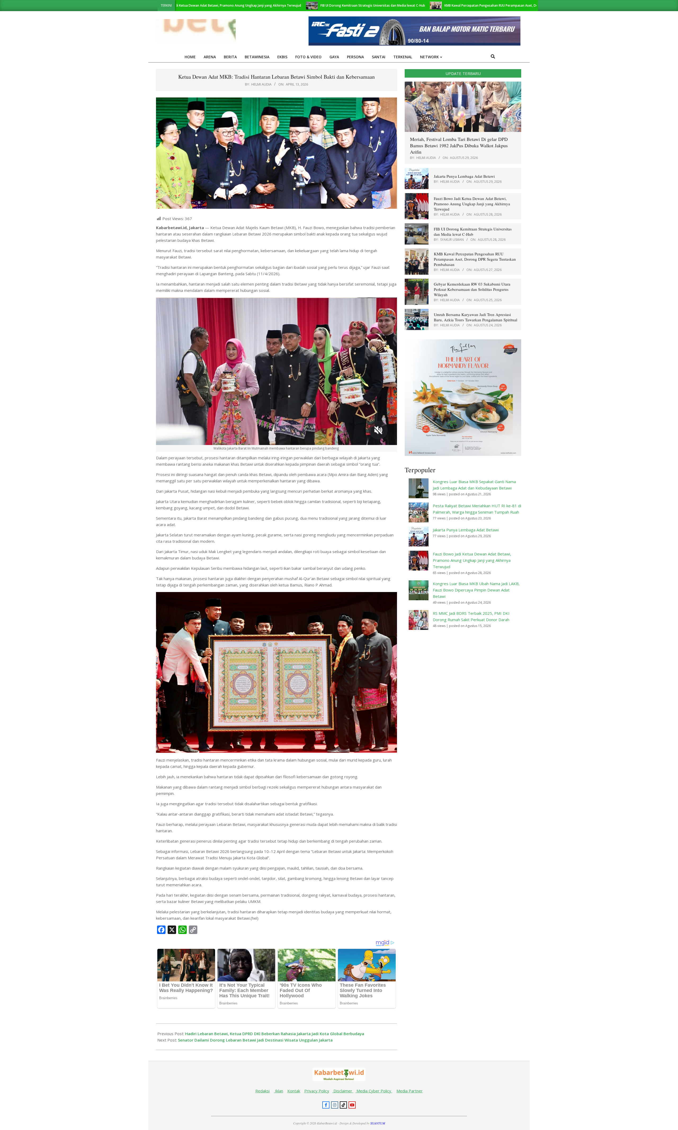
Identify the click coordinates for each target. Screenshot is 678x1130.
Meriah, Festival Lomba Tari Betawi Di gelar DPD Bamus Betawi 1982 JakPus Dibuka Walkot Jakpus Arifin (459, 145)
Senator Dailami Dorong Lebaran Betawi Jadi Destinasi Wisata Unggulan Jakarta (255, 1040)
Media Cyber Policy (373, 1090)
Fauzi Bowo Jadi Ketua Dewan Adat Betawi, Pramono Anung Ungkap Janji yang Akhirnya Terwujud (472, 204)
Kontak (293, 1090)
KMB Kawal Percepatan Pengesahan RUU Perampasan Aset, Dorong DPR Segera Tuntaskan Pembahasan (453, 5)
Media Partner (409, 1090)
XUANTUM (377, 1123)
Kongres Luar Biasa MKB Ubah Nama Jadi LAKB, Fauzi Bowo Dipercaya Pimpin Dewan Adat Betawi (476, 590)
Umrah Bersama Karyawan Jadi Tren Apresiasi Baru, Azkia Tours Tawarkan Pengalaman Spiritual (475, 317)
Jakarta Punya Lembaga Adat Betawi (464, 176)
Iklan (278, 1090)
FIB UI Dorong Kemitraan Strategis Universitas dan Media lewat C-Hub (303, 5)
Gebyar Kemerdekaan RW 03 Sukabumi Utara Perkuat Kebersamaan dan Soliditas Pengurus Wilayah (472, 289)
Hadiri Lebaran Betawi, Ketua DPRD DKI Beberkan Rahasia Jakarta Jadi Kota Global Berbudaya (274, 1033)
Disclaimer (342, 1090)
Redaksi (262, 1090)
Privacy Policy (316, 1090)
